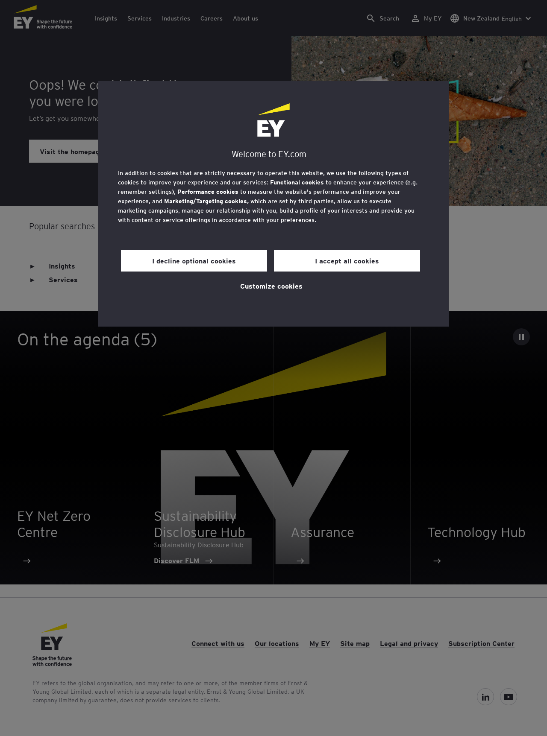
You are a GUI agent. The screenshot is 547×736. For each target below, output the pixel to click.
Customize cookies (271, 285)
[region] (273, 204)
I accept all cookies (347, 260)
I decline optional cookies (194, 260)
